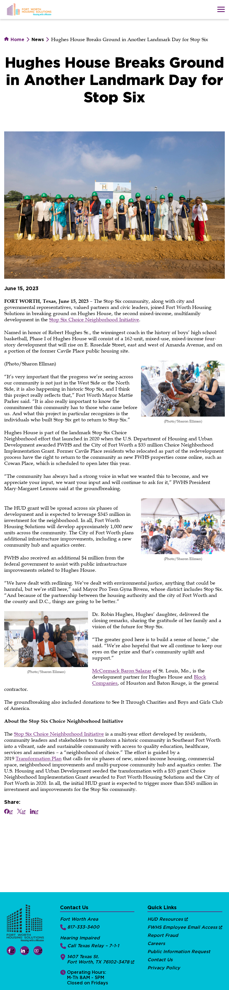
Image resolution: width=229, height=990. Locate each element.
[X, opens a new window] (21, 811)
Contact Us (160, 959)
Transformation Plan (38, 758)
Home (16, 39)
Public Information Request (178, 951)
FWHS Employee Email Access (182, 927)
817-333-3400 (83, 927)
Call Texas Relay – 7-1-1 (93, 945)
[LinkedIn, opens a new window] (34, 811)
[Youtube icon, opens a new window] (38, 950)
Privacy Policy (163, 967)
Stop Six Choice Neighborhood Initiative (94, 319)
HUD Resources (165, 919)
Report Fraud (162, 935)
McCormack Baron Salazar (121, 671)
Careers (156, 943)
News (38, 39)
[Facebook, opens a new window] (8, 811)
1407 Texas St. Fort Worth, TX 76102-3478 (98, 959)
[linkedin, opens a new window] (24, 950)
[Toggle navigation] (221, 9)
